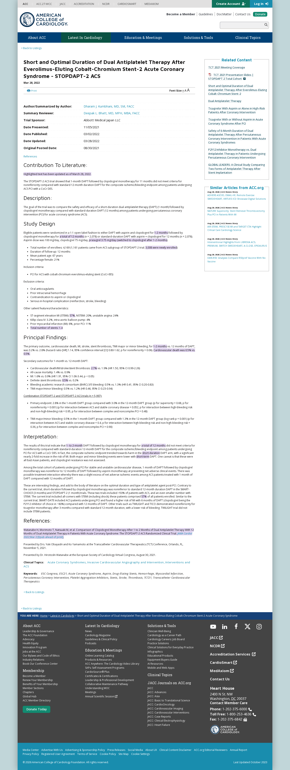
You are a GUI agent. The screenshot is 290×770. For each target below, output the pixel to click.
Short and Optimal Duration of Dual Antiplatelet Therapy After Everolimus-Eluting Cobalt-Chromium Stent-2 (237, 90)
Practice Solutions (158, 643)
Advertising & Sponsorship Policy (85, 750)
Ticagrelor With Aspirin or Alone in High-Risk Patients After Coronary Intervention (236, 110)
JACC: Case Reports (159, 716)
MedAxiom (219, 670)
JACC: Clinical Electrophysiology (166, 720)
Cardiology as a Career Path (164, 635)
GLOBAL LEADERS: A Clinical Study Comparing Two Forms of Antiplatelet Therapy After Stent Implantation (236, 168)
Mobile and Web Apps (161, 668)
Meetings (90, 692)
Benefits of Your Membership (40, 684)
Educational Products (160, 655)
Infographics (155, 651)
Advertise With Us (52, 750)
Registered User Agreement (58, 754)
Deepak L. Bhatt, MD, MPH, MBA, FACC (112, 113)
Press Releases (116, 750)
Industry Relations (33, 659)
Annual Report (238, 750)
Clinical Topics (160, 675)
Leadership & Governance (38, 631)
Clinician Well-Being (159, 631)
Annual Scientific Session (99, 696)
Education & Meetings (103, 650)
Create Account (228, 4)
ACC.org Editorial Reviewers (210, 750)
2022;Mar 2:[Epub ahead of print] (43, 537)
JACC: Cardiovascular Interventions (168, 712)
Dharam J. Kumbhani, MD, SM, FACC (109, 106)
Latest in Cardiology (62, 615)
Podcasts (90, 643)
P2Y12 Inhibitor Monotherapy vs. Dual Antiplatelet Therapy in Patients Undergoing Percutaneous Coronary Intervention (237, 153)
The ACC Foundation (35, 635)
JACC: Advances (157, 692)
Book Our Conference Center (40, 663)
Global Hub (30, 696)
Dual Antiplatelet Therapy (224, 101)
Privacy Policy (31, 754)
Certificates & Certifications (101, 676)
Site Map (123, 754)
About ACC (31, 626)
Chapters (28, 692)
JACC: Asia (154, 696)
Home (44, 615)
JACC (150, 688)
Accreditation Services (230, 654)
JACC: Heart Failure (159, 725)
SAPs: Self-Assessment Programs (104, 668)
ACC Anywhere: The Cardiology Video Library (112, 663)
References (30, 156)
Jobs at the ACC (32, 651)
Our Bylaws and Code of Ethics (41, 655)
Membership (33, 670)
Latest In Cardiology (102, 626)
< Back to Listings (31, 48)
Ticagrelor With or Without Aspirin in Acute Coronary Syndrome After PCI (235, 121)
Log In (259, 4)
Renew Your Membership (38, 680)
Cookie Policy (108, 754)
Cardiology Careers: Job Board (166, 639)
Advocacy (28, 639)
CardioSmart (221, 662)
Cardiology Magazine (98, 635)
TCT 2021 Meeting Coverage (226, 67)
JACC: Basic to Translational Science (169, 700)
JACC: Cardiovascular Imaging (165, 708)
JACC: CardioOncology (161, 704)
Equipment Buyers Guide (162, 659)
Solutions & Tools (162, 626)
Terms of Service (87, 754)
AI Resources (155, 663)
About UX (151, 750)
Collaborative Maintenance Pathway (106, 684)
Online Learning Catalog (99, 655)
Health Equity (30, 643)
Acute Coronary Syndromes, (67, 562)
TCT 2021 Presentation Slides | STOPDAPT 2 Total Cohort (230, 77)
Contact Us (220, 679)
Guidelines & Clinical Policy (101, 639)
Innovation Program (35, 647)
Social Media (135, 750)
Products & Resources (98, 659)
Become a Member (34, 676)
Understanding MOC (97, 688)
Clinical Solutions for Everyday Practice (171, 647)
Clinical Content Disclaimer (175, 750)
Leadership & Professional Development (109, 680)
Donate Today (36, 709)
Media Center (31, 750)
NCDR (215, 645)
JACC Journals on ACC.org (169, 683)
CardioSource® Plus (97, 672)
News (88, 631)
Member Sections (33, 688)
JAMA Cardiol (184, 533)
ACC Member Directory (37, 700)
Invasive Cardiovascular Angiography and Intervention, (126, 562)
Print (34, 90)
